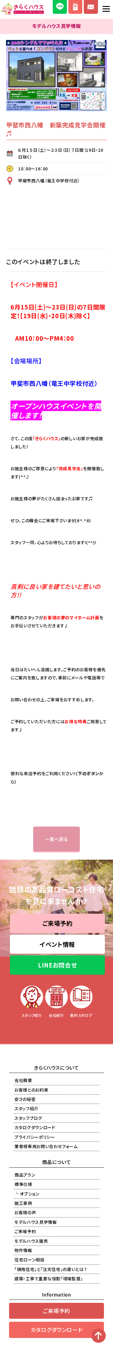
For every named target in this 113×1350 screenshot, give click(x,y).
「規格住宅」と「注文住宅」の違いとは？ (50, 1269)
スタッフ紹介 (26, 1108)
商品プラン (24, 1175)
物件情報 (23, 1250)
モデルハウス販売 (31, 1241)
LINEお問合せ (57, 965)
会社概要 (23, 1080)
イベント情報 (57, 944)
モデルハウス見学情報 (35, 1222)
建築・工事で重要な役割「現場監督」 (48, 1278)
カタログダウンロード (34, 1127)
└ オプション (26, 1194)
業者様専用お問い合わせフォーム (46, 1146)
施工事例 (23, 1203)
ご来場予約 (57, 923)
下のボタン (88, 773)
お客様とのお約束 (31, 1090)
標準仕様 (23, 1184)
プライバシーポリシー (34, 1137)
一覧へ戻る (56, 839)
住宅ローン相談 (29, 1260)
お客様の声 (25, 1212)
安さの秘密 (25, 1099)
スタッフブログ (28, 1118)
